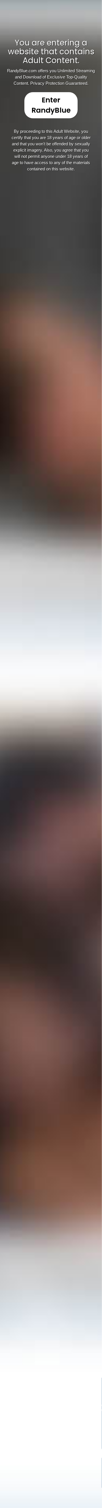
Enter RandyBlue (51, 105)
